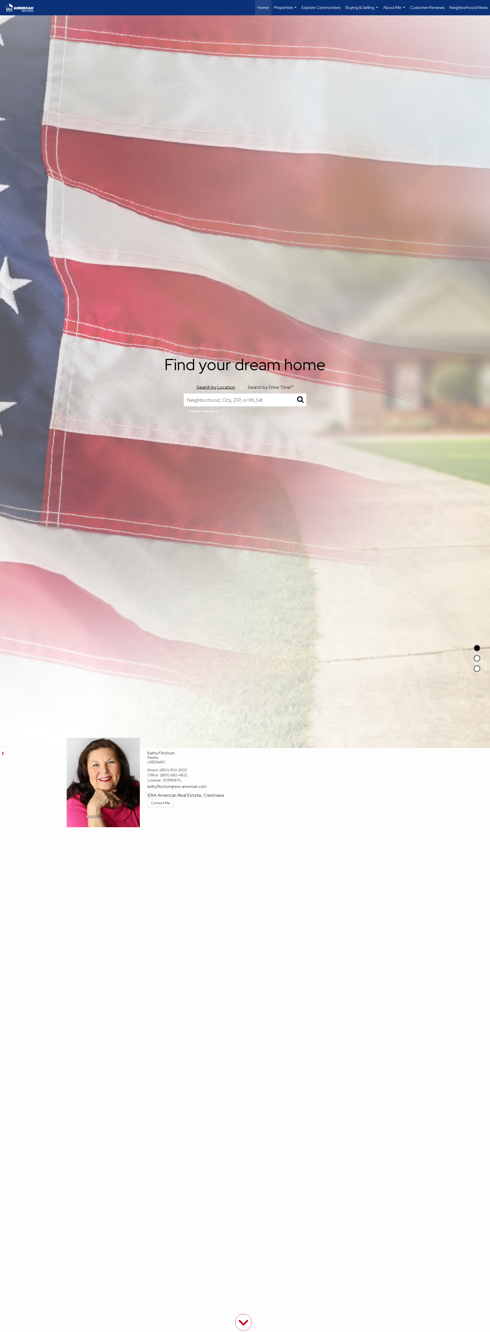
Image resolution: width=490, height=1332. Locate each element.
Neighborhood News (468, 7)
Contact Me (160, 803)
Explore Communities (321, 7)
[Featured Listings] (477, 658)
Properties (286, 10)
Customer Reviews (427, 7)
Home (263, 7)
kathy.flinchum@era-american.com (177, 786)
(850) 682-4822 (173, 775)
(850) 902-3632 (173, 770)
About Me (394, 10)
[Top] (477, 648)
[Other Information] (477, 668)
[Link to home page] (22, 7)
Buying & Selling (362, 10)
